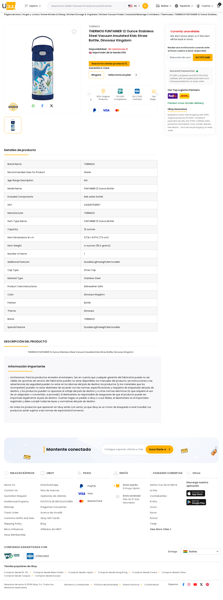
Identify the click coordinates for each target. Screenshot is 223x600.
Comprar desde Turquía (17, 575)
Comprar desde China (174, 572)
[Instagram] (189, 584)
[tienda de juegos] (196, 503)
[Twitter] (202, 584)
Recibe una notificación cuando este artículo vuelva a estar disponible (188, 49)
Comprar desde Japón (80, 572)
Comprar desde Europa (47, 575)
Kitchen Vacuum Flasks (111, 14)
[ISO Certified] (36, 555)
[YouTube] (195, 584)
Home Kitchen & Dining (53, 14)
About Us (9, 484)
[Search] (145, 6)
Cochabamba (158, 496)
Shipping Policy (13, 523)
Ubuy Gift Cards (50, 518)
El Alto (153, 501)
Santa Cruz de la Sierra (163, 484)
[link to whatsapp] (33, 106)
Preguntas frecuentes (53, 507)
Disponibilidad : (98, 49)
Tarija (153, 523)
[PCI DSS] (11, 556)
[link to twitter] (51, 106)
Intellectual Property (16, 501)
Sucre (153, 512)
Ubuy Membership (14, 534)
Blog (43, 523)
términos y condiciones (76, 584)
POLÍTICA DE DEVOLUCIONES (56, 501)
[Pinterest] (207, 584)
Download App (49, 484)
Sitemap (9, 507)
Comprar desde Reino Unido (48, 572)
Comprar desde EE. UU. (16, 572)
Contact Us (11, 490)
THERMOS (94, 26)
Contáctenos (151, 584)
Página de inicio (12, 14)
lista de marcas (49, 490)
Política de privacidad (106, 584)
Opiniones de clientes (53, 496)
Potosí (154, 518)
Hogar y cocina (31, 14)
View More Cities (160, 529)
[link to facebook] (42, 106)
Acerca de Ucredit (51, 512)
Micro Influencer (13, 529)
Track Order (11, 512)
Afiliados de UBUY (50, 529)
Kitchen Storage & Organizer (82, 14)
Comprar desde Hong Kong (112, 572)
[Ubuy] (9, 5)
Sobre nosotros (131, 584)
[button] (163, 6)
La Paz (153, 490)
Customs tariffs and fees (19, 518)
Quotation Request (15, 496)
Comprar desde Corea (144, 572)
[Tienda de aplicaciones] (196, 494)
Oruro (153, 507)
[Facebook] (183, 584)
